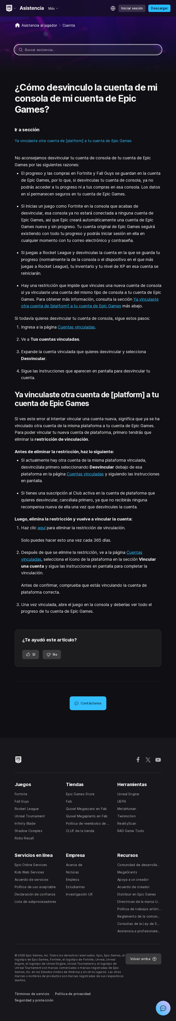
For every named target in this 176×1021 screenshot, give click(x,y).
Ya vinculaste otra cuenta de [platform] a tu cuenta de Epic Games (73, 140)
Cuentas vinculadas (76, 327)
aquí (42, 527)
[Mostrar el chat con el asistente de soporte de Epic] (163, 1008)
